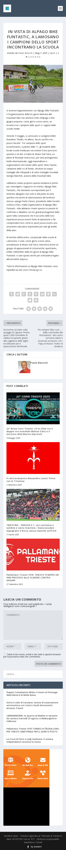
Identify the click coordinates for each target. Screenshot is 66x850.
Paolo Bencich (25, 53)
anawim (38, 846)
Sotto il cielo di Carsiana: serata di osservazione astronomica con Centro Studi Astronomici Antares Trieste (32, 705)
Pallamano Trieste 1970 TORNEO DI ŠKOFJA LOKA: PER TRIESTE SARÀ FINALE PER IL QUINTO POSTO (32, 730)
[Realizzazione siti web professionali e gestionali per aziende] (33, 768)
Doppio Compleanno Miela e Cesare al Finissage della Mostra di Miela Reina (32, 693)
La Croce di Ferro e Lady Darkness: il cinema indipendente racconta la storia (29, 740)
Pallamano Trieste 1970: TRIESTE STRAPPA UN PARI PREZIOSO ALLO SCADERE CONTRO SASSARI (32, 577)
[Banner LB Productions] (33, 806)
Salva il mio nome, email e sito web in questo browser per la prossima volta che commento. (32, 655)
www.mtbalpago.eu (32, 269)
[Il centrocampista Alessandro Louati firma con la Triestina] (33, 458)
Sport (52, 53)
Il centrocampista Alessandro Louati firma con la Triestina (30, 480)
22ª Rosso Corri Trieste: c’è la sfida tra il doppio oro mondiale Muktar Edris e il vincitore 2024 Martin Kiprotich (29, 431)
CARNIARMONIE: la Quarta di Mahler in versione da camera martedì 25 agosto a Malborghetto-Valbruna (31, 718)
